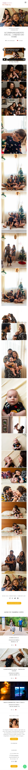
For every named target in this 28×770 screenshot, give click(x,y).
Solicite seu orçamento (14, 603)
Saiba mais (14, 738)
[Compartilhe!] (14, 78)
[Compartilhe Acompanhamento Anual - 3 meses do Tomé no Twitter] (15, 598)
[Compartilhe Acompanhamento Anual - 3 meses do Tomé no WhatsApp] (12, 598)
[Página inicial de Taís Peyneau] (7, 4)
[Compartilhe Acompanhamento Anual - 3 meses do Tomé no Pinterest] (17, 598)
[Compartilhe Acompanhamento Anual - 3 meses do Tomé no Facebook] (9, 598)
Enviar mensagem (14, 755)
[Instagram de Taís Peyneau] (13, 761)
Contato (14, 766)
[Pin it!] (18, 78)
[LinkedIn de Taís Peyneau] (15, 761)
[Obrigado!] (9, 78)
